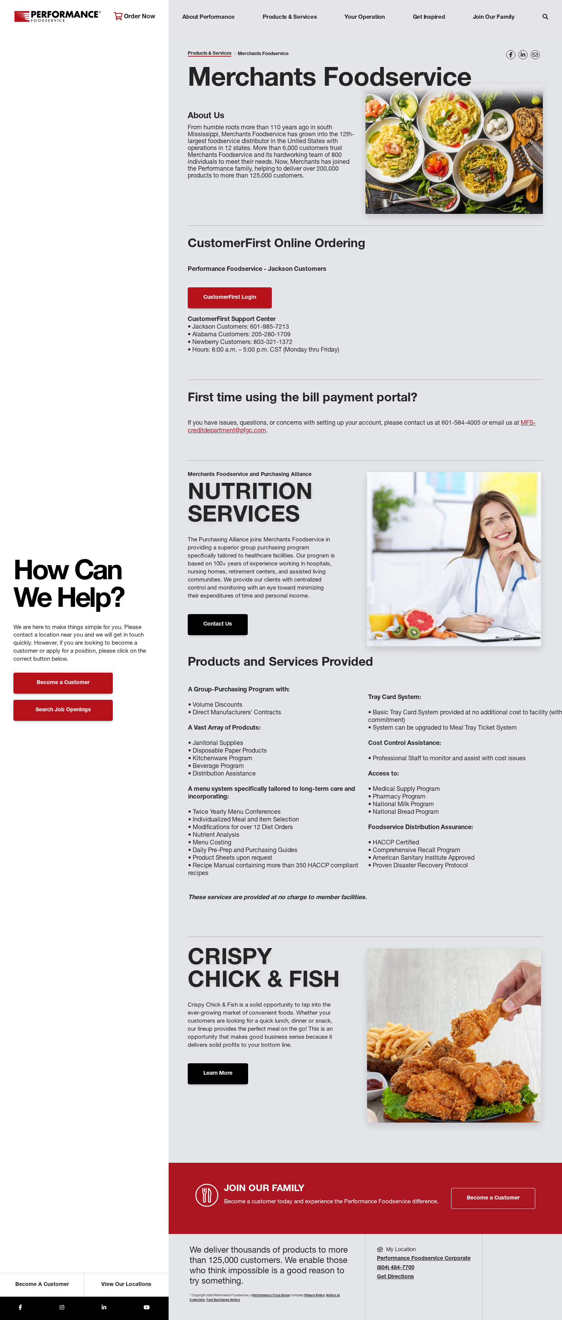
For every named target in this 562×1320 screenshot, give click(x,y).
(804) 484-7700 (395, 1268)
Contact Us (217, 624)
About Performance (208, 17)
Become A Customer (42, 1284)
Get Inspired (429, 17)
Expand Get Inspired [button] (429, 32)
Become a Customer (63, 683)
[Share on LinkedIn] (523, 54)
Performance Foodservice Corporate (424, 1258)
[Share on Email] (535, 54)
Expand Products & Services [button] (290, 32)
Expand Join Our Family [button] (494, 32)
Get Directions (395, 1277)
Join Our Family (494, 17)
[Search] (545, 17)
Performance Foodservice (57, 17)
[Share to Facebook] (20, 1308)
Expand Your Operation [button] (364, 32)
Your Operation (364, 17)
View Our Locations (126, 1284)
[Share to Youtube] (147, 1308)
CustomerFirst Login (229, 297)
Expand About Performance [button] (208, 32)
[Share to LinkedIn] (104, 1308)
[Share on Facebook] (510, 54)
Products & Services (290, 17)
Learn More (217, 1073)
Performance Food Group (271, 1295)
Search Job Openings (63, 710)
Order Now (138, 17)
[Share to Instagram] (62, 1308)
